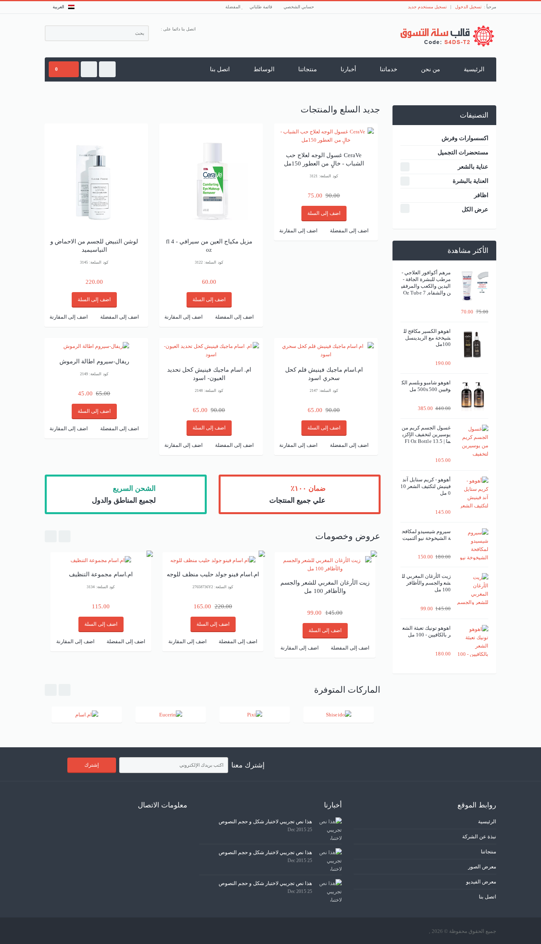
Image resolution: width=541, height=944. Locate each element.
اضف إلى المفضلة (119, 317)
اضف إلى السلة (94, 299)
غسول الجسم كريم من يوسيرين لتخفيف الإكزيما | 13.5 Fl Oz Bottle (426, 434)
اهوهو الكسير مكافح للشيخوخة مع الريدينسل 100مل (427, 338)
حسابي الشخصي (299, 6)
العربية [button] (58, 6)
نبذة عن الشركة (479, 837)
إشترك (91, 765)
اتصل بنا (220, 69)
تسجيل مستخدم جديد (427, 6)
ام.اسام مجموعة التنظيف (100, 574)
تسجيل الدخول (468, 6)
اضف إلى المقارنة (69, 317)
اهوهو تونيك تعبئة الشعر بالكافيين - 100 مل (426, 631)
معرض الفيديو (481, 882)
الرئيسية (474, 69)
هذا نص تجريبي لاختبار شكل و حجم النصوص (265, 821)
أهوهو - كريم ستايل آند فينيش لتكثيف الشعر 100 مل (425, 486)
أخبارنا (348, 69)
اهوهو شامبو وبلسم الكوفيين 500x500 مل (426, 386)
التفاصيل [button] (96, 218)
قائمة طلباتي (261, 6)
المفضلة (233, 6)
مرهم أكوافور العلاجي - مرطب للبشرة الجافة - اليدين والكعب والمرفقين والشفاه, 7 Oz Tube (426, 283)
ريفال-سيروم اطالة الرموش (94, 361)
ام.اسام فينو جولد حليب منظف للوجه (213, 574)
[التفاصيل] (96, 346)
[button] (107, 69)
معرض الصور (482, 867)
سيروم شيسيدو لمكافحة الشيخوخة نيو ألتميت (426, 534)
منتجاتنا (307, 69)
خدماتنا (388, 69)
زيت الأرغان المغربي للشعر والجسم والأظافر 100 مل (426, 583)
